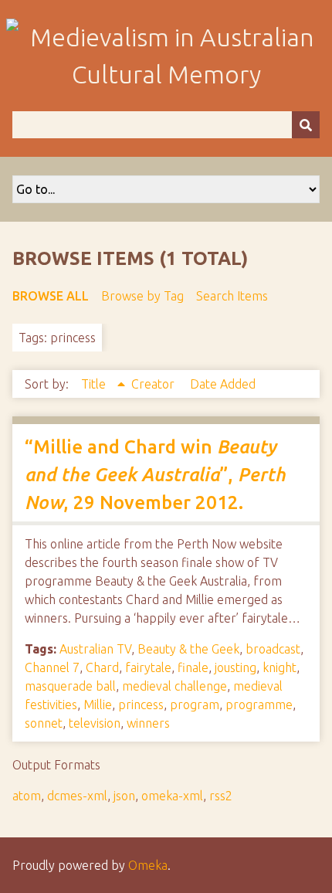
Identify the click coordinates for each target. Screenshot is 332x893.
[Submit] (306, 124)
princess (141, 704)
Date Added (223, 384)
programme (259, 704)
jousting (235, 667)
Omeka (148, 865)
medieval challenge (174, 686)
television (94, 723)
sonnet (44, 723)
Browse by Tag (142, 296)
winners (148, 723)
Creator (154, 384)
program (194, 704)
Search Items (232, 296)
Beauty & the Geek (188, 649)
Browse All (50, 296)
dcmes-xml (77, 796)
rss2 (220, 796)
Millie (97, 704)
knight (279, 667)
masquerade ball (70, 686)
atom (26, 796)
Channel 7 (52, 667)
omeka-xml (172, 796)
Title (95, 384)
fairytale (148, 667)
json (124, 796)
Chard (102, 667)
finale (193, 667)
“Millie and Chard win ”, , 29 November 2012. (155, 474)
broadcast (273, 649)
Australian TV (95, 649)
